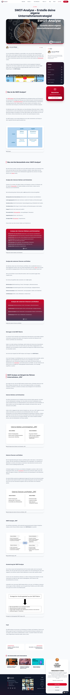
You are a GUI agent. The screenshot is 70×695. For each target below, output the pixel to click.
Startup (12, 173)
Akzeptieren (57, 684)
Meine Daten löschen (41, 688)
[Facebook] (8, 688)
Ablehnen (57, 687)
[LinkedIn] (12, 688)
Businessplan (14, 186)
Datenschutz (55, 680)
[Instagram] (10, 688)
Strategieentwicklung (18, 101)
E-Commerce (21, 470)
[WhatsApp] (15, 688)
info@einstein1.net (11, 685)
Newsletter (42, 679)
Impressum (59, 680)
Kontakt (65, 1)
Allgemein (35, 6)
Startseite (23, 1)
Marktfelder (16, 362)
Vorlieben (57, 690)
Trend (36, 267)
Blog (50, 1)
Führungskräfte (17, 212)
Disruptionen (15, 218)
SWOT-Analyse (10, 98)
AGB (62, 680)
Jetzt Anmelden (55, 97)
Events (54, 1)
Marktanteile (40, 58)
